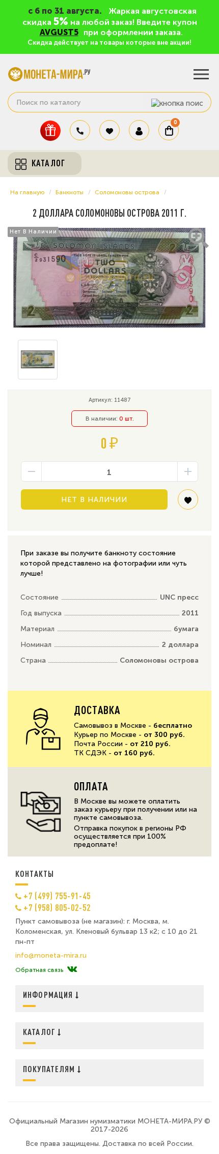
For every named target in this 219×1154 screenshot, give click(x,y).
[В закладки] (188, 503)
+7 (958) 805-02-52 (57, 907)
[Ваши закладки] (109, 130)
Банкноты (70, 192)
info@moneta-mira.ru (51, 955)
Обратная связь (39, 969)
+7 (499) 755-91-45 (57, 896)
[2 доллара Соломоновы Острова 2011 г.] (109, 278)
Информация (49, 994)
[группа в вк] (72, 969)
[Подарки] (50, 130)
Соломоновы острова (127, 192)
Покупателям (50, 1069)
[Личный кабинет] (139, 130)
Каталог (40, 1032)
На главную (27, 192)
